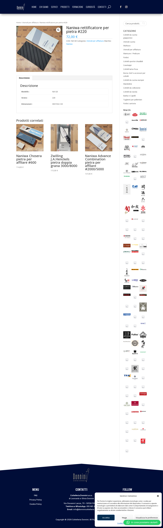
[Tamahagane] (135, 372)
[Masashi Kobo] (135, 270)
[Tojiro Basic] (127, 389)
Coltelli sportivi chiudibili (133, 61)
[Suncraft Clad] (135, 362)
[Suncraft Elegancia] (143, 362)
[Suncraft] (143, 353)
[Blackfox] (135, 121)
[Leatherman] (135, 245)
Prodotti (64, 7)
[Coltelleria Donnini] (143, 131)
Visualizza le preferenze (147, 517)
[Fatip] (127, 165)
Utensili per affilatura (30, 22)
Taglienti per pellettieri (132, 99)
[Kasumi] (135, 220)
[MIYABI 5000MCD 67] (127, 309)
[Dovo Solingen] (135, 147)
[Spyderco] (135, 353)
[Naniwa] (127, 315)
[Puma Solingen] (143, 337)
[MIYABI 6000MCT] (135, 309)
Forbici (126, 57)
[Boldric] (127, 133)
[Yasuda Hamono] (143, 425)
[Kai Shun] (127, 214)
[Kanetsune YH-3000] (127, 223)
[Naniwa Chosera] (135, 329)
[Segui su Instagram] (126, 7)
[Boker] (143, 121)
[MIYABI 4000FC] (127, 295)
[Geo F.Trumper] (127, 172)
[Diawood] (127, 150)
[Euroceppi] (135, 159)
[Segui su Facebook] (120, 7)
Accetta (106, 517)
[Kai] (135, 188)
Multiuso (127, 45)
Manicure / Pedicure (131, 53)
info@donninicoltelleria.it (84, 509)
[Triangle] (143, 394)
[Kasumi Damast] (143, 223)
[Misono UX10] (135, 287)
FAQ (35, 495)
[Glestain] (135, 172)
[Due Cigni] (143, 147)
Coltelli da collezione (131, 88)
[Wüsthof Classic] (127, 425)
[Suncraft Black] (127, 362)
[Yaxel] (127, 434)
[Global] (143, 172)
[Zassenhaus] (143, 429)
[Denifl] (143, 142)
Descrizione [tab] (24, 78)
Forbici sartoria (129, 103)
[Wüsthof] (143, 412)
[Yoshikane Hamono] (135, 429)
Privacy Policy (35, 500)
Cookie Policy (122, 523)
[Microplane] (143, 282)
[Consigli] (127, 139)
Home (34, 7)
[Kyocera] (127, 237)
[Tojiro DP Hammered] (127, 398)
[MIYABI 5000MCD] (143, 295)
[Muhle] (143, 311)
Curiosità (90, 7)
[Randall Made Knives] (127, 341)
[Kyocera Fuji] (135, 241)
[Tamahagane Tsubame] (143, 371)
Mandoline (127, 84)
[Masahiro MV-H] (135, 265)
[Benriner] (143, 114)
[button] (158, 496)
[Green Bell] (127, 177)
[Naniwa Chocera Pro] (127, 329)
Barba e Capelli (129, 95)
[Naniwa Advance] (135, 320)
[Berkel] (127, 125)
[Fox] (143, 163)
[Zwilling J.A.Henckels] (143, 445)
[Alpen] (127, 115)
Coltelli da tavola (130, 92)
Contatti (102, 7)
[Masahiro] (135, 252)
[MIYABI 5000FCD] (135, 300)
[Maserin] (143, 270)
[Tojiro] (135, 380)
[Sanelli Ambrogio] (127, 352)
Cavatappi (127, 65)
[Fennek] (135, 167)
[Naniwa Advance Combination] (143, 320)
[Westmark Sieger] (135, 413)
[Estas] (127, 158)
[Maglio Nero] (143, 247)
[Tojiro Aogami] (143, 380)
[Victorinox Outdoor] (127, 416)
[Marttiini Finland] (127, 253)
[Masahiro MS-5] (143, 256)
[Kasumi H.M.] (127, 232)
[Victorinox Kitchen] (143, 407)
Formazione (77, 7)
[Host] (143, 178)
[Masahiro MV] (127, 265)
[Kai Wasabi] (135, 210)
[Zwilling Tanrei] (127, 454)
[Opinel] (143, 323)
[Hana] (135, 181)
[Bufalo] (135, 129)
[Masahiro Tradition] (143, 265)
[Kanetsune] (143, 214)
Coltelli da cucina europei (133, 80)
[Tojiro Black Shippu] (135, 389)
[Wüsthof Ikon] (135, 425)
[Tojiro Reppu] (135, 398)
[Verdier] (127, 406)
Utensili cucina (129, 42)
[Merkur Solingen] (135, 281)
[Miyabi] (143, 291)
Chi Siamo (43, 7)
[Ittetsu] (127, 194)
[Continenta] (135, 137)
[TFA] (127, 376)
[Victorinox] (135, 405)
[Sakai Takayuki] (143, 347)
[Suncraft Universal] (127, 371)
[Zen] (127, 443)
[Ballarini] (135, 116)
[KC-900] (135, 232)
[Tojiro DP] (143, 389)
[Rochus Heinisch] (135, 345)
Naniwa (69, 44)
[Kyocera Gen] (143, 241)
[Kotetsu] (143, 232)
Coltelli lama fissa (130, 69)
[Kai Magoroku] (143, 202)
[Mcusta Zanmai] (127, 283)
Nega (124, 517)
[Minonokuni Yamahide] (127, 288)
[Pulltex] (135, 337)
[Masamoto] (127, 276)
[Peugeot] (127, 337)
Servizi (54, 7)
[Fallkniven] (143, 156)
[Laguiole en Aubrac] (127, 246)
